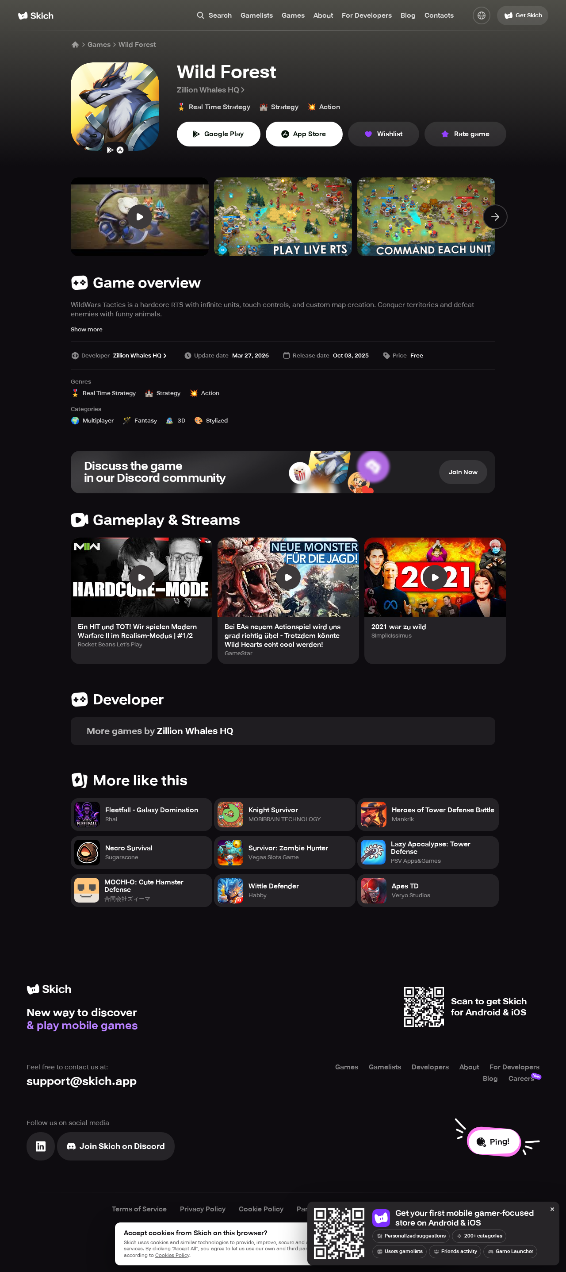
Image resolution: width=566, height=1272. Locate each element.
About (323, 15)
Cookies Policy (172, 1255)
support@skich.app (82, 1081)
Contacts (439, 15)
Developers (430, 1067)
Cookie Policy (261, 1209)
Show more (87, 329)
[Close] (552, 1209)
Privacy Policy (203, 1209)
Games (293, 15)
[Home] (36, 15)
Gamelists (257, 15)
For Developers (367, 15)
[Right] (495, 216)
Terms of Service (139, 1209)
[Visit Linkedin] (41, 1146)
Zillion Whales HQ (208, 89)
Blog (408, 15)
